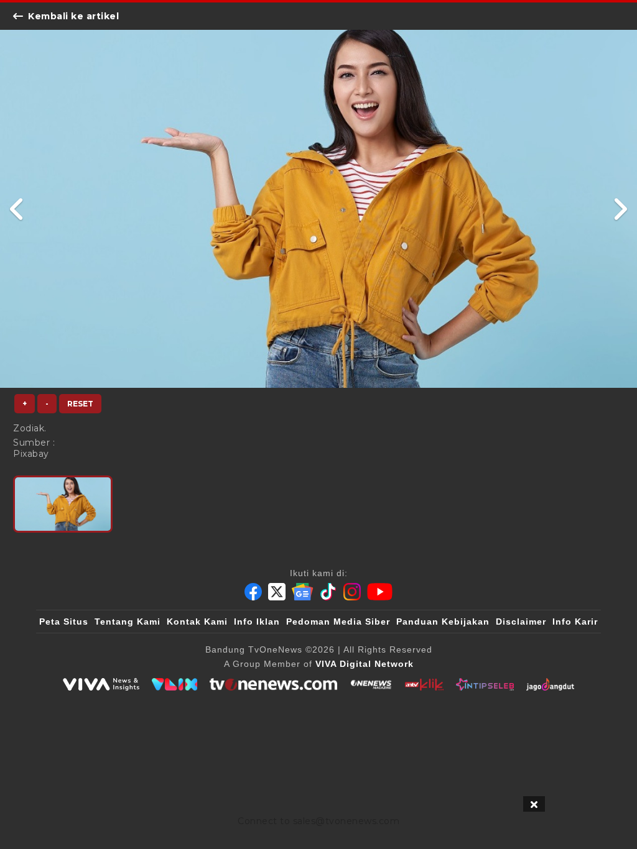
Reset (80, 403)
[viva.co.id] (101, 684)
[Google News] (302, 591)
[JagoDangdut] (550, 684)
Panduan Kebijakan (443, 621)
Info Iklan (257, 621)
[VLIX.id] (175, 684)
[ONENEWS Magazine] (371, 684)
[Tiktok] (328, 591)
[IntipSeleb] (485, 684)
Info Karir (575, 621)
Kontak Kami (197, 621)
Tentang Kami (127, 621)
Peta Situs (63, 621)
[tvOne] (273, 684)
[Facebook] (253, 591)
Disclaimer (521, 621)
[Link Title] (17, 209)
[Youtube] (380, 591)
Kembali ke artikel (73, 16)
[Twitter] (277, 591)
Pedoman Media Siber (338, 621)
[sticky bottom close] (534, 804)
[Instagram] (352, 591)
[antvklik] (424, 684)
